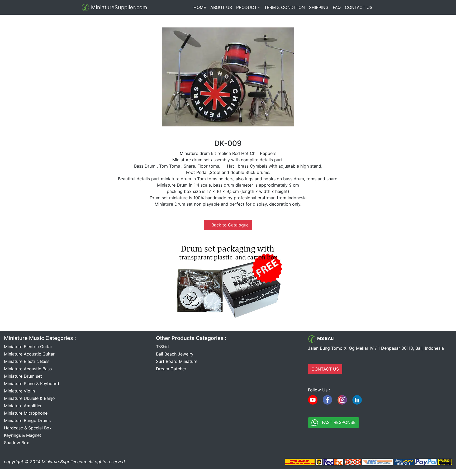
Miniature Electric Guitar (28, 346)
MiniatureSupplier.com (118, 7)
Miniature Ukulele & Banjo (29, 398)
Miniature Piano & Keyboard (31, 383)
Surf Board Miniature (176, 361)
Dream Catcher (171, 368)
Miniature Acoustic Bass (28, 368)
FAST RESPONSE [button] (337, 422)
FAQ (337, 7)
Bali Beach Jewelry (174, 354)
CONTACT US (358, 7)
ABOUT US (221, 7)
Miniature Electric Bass (26, 361)
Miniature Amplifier (23, 405)
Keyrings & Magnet (22, 435)
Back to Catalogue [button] (228, 225)
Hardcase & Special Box (28, 427)
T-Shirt (163, 346)
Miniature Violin (19, 391)
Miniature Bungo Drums (27, 420)
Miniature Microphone (26, 413)
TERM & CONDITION (284, 7)
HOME (200, 7)
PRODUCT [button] (246, 7)
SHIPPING (319, 7)
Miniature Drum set (23, 376)
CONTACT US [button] (325, 369)
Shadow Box (16, 442)
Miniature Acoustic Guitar (29, 354)
